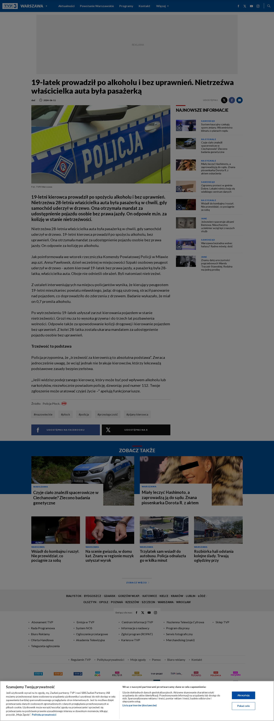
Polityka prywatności (44, 714)
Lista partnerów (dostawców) (139, 705)
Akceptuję (243, 695)
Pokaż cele (243, 705)
